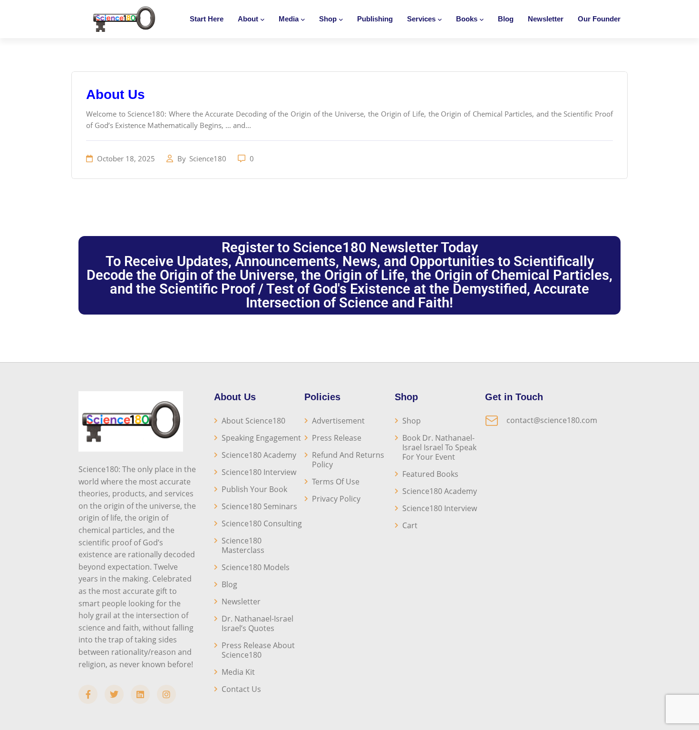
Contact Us (241, 689)
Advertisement (338, 420)
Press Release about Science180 (258, 650)
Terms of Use (335, 481)
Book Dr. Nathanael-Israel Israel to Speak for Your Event (439, 447)
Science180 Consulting (262, 523)
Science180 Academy (259, 455)
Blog (506, 19)
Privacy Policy (336, 498)
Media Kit (238, 672)
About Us (115, 94)
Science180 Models (256, 567)
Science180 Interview (259, 472)
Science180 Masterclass (243, 545)
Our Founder (599, 19)
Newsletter (545, 19)
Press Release (336, 438)
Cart (409, 525)
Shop (411, 420)
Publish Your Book (254, 489)
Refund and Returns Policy (348, 459)
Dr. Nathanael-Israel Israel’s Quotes (257, 623)
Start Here (206, 19)
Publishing (375, 19)
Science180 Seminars (259, 506)
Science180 (208, 158)
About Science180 (253, 420)
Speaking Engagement (261, 438)
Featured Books (430, 474)
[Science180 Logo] (124, 19)
